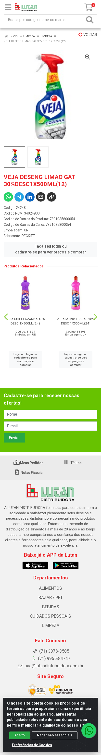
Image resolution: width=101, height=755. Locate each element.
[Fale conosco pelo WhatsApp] (88, 730)
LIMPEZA (50, 625)
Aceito (19, 735)
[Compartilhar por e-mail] (40, 197)
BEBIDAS (50, 606)
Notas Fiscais (31, 473)
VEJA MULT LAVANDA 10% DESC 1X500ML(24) (25, 321)
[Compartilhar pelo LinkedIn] (30, 197)
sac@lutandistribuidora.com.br (54, 665)
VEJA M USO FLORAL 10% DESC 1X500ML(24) (76, 321)
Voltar (89, 34)
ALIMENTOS (50, 588)
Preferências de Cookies (32, 745)
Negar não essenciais (54, 735)
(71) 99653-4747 (53, 658)
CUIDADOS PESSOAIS (50, 616)
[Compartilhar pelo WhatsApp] (8, 197)
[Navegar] (5, 317)
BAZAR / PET (50, 597)
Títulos (76, 463)
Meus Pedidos (31, 463)
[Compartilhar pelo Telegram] (19, 197)
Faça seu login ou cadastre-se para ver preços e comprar (50, 249)
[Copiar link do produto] (51, 197)
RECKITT (28, 236)
